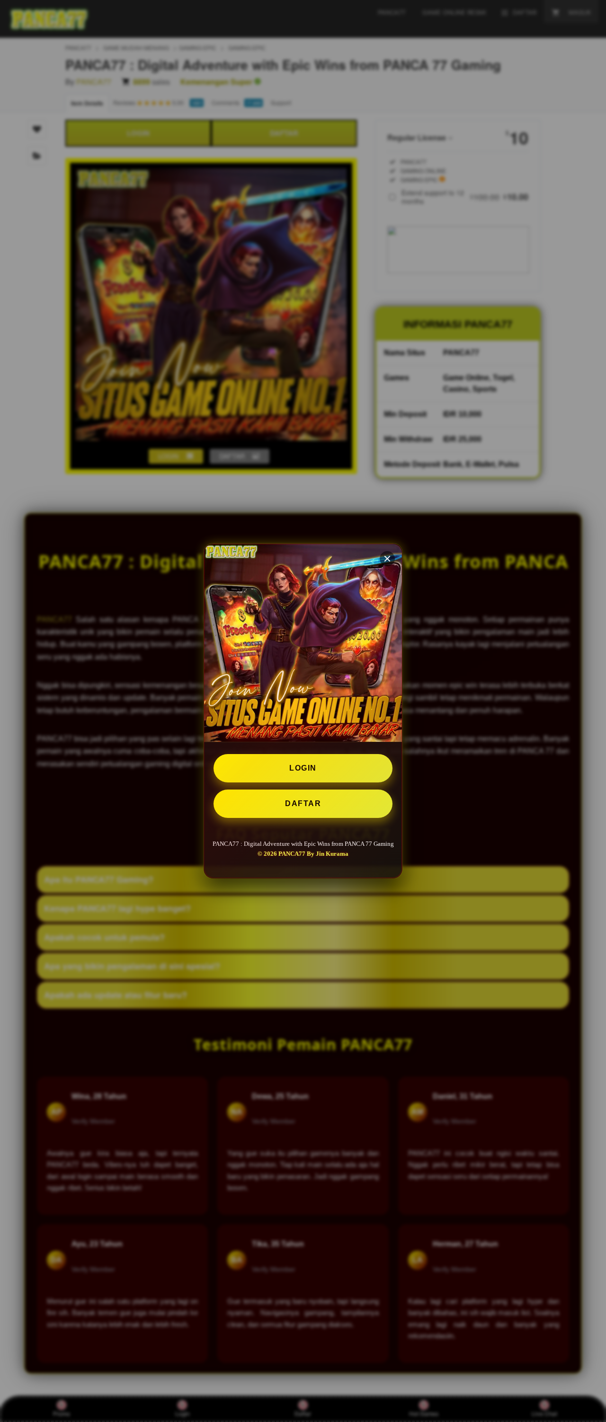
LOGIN (303, 768)
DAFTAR (303, 803)
